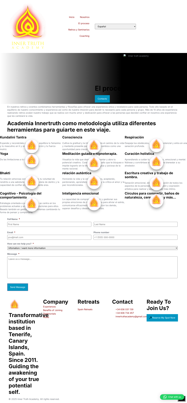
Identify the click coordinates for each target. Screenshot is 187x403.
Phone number (101, 232)
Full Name (13, 219)
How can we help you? (20, 243)
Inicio (71, 17)
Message (13, 254)
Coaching (84, 36)
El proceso (83, 23)
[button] (172, 397)
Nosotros (84, 17)
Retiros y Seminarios (78, 29)
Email (11, 232)
